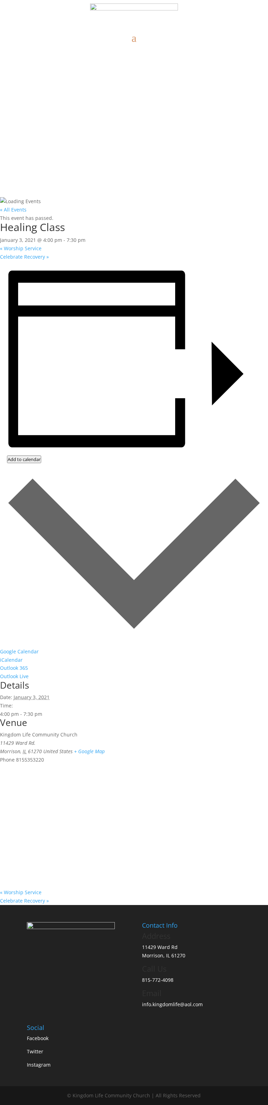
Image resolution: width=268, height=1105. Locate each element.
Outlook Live (14, 676)
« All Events (13, 209)
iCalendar (11, 660)
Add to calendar (24, 459)
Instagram (39, 1064)
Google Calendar (19, 651)
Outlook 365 (14, 668)
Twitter (35, 1051)
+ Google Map (89, 751)
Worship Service (21, 248)
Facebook (38, 1038)
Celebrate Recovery (24, 256)
